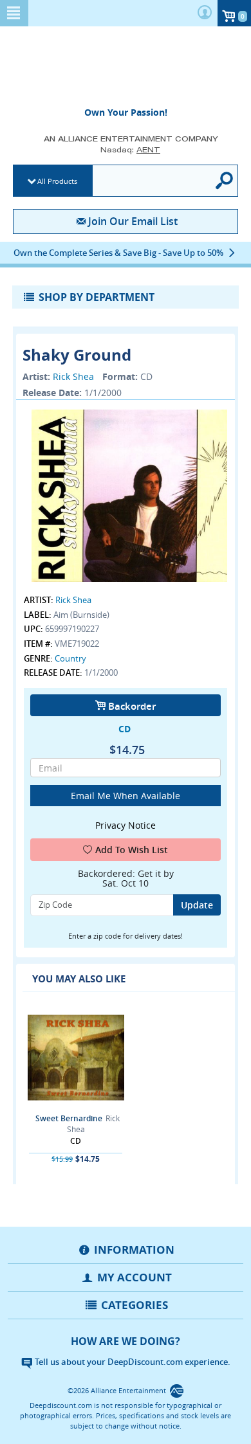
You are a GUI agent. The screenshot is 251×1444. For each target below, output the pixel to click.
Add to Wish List (131, 850)
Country (70, 658)
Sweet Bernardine (68, 1118)
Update (197, 905)
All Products (57, 181)
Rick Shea (73, 376)
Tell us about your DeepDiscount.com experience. (131, 1361)
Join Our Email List (132, 221)
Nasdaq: (130, 149)
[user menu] (205, 13)
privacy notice (125, 825)
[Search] (224, 181)
